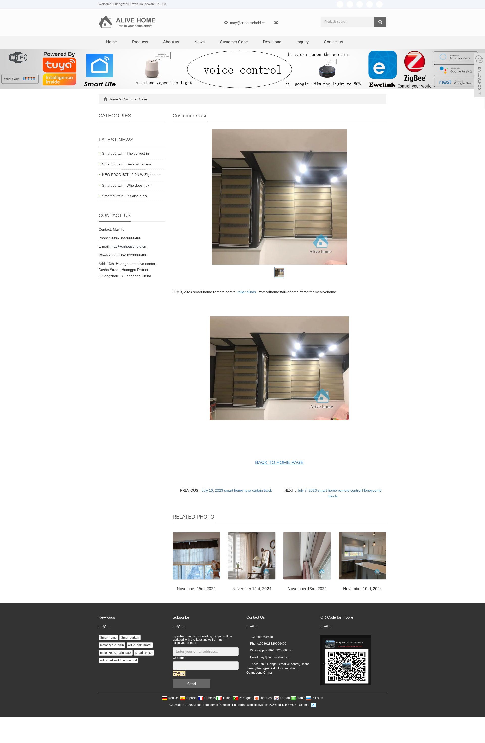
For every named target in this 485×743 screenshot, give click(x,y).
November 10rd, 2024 (362, 589)
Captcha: (179, 658)
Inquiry (303, 42)
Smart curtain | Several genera (126, 164)
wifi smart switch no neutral (118, 660)
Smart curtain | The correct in (125, 153)
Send (191, 684)
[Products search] (380, 22)
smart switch (143, 653)
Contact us (333, 42)
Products (140, 42)
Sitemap (304, 705)
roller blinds (246, 292)
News (199, 42)
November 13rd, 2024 (307, 589)
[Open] (479, 76)
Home (111, 42)
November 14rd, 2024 (251, 589)
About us (171, 42)
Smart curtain (130, 637)
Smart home (108, 637)
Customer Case (234, 42)
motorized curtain (112, 645)
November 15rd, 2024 (196, 589)
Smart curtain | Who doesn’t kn (126, 185)
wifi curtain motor (139, 645)
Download (272, 42)
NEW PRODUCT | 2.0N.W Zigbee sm (131, 175)
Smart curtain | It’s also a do (124, 196)
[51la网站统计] (313, 705)
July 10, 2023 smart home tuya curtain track (237, 490)
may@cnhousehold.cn (248, 23)
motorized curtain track (115, 653)
